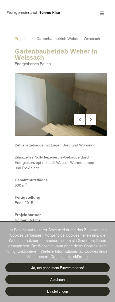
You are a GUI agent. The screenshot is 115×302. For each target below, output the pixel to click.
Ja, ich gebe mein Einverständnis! (57, 267)
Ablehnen (57, 279)
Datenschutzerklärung (69, 256)
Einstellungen (57, 291)
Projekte (22, 38)
